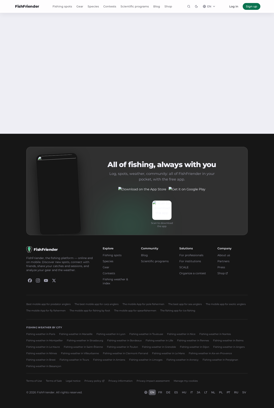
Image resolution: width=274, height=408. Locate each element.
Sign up (251, 6)
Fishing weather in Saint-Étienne (83, 346)
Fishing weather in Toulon (122, 346)
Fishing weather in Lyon (110, 334)
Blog (156, 6)
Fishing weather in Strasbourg (85, 340)
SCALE (184, 267)
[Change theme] (196, 6)
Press (221, 267)
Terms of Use (34, 380)
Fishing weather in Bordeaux (124, 340)
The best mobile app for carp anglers (97, 304)
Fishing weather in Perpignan (220, 359)
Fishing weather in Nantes (215, 334)
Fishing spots (62, 6)
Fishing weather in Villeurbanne (80, 353)
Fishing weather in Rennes (193, 340)
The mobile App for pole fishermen (143, 304)
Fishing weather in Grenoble (159, 346)
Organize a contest (192, 273)
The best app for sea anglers (185, 304)
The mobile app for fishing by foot (90, 310)
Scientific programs (135, 6)
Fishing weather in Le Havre (43, 346)
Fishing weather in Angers (229, 346)
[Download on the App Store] (142, 192)
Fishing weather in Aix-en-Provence (210, 353)
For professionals (191, 255)
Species (93, 6)
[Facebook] (29, 280)
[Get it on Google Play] (187, 192)
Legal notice (73, 380)
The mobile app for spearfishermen (135, 310)
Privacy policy (92, 380)
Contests (109, 6)
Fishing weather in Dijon (194, 346)
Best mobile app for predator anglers (48, 304)
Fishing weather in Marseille (75, 334)
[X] (54, 280)
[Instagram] (38, 280)
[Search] (189, 6)
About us (223, 255)
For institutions (190, 261)
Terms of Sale (54, 380)
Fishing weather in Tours (74, 359)
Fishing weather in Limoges (145, 359)
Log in (233, 6)
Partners (223, 261)
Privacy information (121, 380)
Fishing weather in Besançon (43, 366)
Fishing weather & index (115, 281)
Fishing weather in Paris (40, 334)
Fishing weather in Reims (228, 340)
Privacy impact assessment (153, 380)
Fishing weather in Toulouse (146, 334)
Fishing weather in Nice (181, 334)
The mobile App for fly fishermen (46, 310)
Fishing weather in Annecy (182, 359)
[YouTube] (46, 280)
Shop (168, 6)
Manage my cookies (186, 380)
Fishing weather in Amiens (109, 359)
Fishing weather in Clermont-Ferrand (125, 353)
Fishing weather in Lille (159, 340)
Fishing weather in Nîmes (41, 353)
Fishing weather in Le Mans (168, 353)
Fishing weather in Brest (41, 359)
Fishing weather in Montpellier (44, 340)
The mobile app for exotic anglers (226, 304)
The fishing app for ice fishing (177, 310)
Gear (79, 6)
